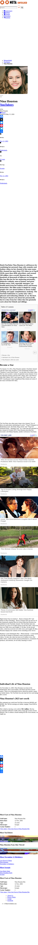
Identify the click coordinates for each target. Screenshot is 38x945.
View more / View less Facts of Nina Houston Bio (15, 829)
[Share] (19, 131)
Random (7, 17)
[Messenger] (19, 122)
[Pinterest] (19, 125)
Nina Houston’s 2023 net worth (10, 359)
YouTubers (7, 62)
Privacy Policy (11, 897)
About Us (10, 895)
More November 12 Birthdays (11, 857)
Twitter (9, 899)
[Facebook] (19, 116)
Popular (7, 14)
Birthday (7, 12)
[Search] (22, 8)
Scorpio (2, 168)
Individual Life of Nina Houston (10, 357)
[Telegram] (19, 128)
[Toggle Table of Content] (34, 352)
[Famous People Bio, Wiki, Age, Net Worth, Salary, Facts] (14, 4)
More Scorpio (5, 868)
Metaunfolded (8, 60)
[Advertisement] (19, 39)
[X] (19, 119)
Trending (7, 16)
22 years (2, 159)
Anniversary (8, 11)
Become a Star (6, 355)
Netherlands (3, 150)
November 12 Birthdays (7, 864)
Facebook (10, 900)
